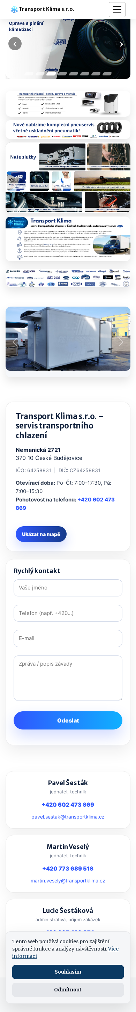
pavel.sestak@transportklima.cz (68, 817)
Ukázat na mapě (41, 534)
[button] (15, 342)
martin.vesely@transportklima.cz (68, 880)
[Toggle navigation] (117, 9)
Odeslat (68, 720)
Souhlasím (68, 972)
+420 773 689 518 (67, 868)
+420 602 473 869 (67, 804)
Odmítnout (68, 990)
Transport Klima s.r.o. (46, 9)
